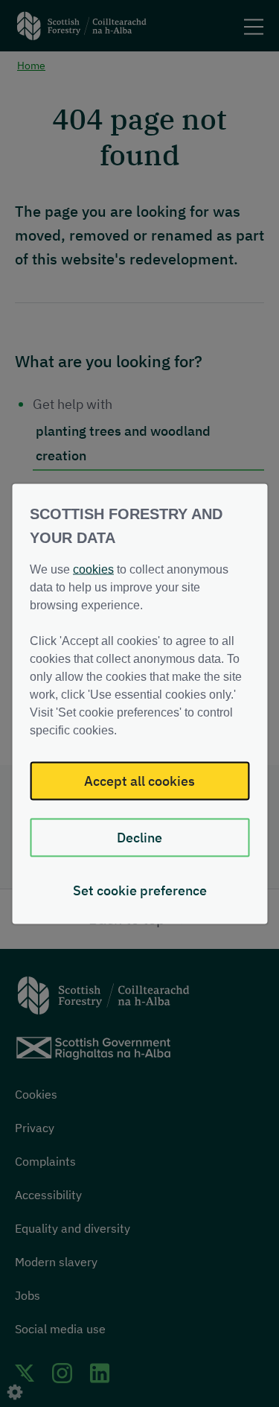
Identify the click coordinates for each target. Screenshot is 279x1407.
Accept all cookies (139, 780)
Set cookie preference (140, 889)
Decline (139, 836)
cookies (93, 568)
